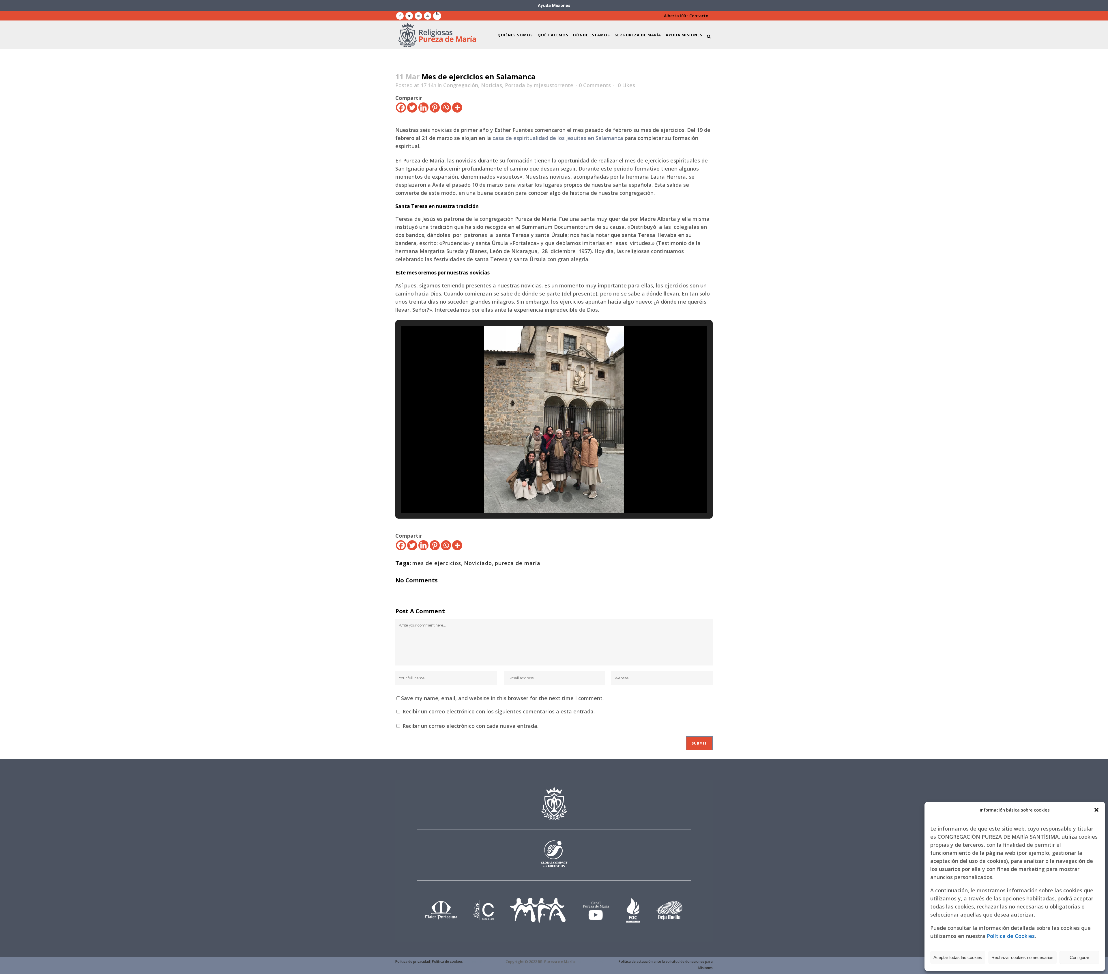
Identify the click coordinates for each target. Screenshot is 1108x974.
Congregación (460, 85)
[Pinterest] (435, 107)
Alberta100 (675, 15)
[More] (457, 107)
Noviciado (478, 563)
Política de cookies (447, 961)
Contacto (698, 15)
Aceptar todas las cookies (957, 957)
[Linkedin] (423, 107)
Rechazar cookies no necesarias (1022, 957)
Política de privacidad (412, 961)
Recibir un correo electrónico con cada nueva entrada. (470, 725)
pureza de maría (517, 563)
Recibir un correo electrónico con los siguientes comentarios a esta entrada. (499, 711)
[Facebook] (401, 107)
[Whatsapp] (446, 107)
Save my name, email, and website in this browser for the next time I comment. (502, 698)
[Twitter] (412, 107)
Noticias (491, 85)
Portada (515, 85)
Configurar (1079, 957)
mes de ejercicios (436, 563)
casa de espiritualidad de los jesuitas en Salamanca (558, 137)
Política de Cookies (1011, 935)
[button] (1096, 810)
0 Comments (595, 85)
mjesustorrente (553, 85)
